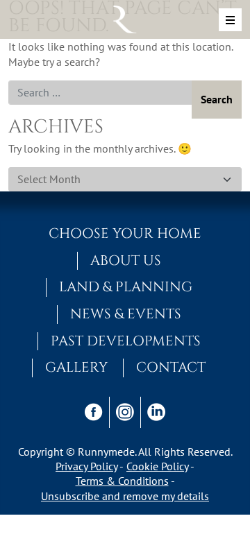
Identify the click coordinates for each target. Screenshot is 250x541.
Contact (171, 368)
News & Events (125, 314)
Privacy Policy (86, 466)
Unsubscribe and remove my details (125, 496)
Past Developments (126, 341)
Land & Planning (125, 287)
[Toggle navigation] (230, 19)
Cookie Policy (157, 466)
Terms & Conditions (122, 481)
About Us (125, 261)
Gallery (76, 368)
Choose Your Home (125, 234)
